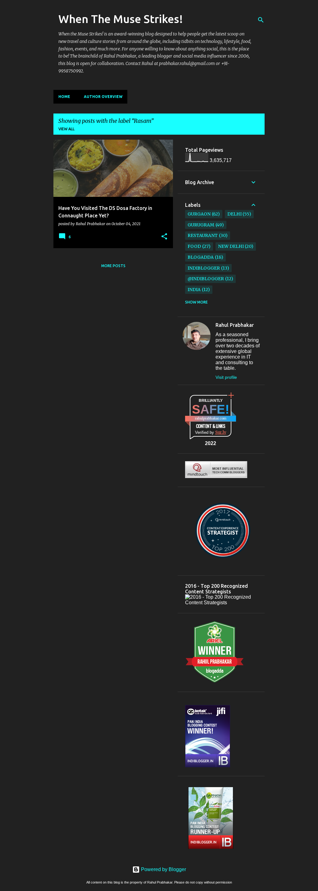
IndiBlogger (204, 268)
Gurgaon (199, 214)
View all (66, 129)
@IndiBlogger (206, 278)
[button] (164, 237)
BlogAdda (201, 257)
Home (64, 97)
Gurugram (201, 225)
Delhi (234, 214)
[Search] (261, 19)
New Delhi (231, 246)
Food (194, 246)
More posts (113, 266)
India (194, 289)
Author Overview (103, 97)
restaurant (203, 235)
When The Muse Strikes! (120, 18)
